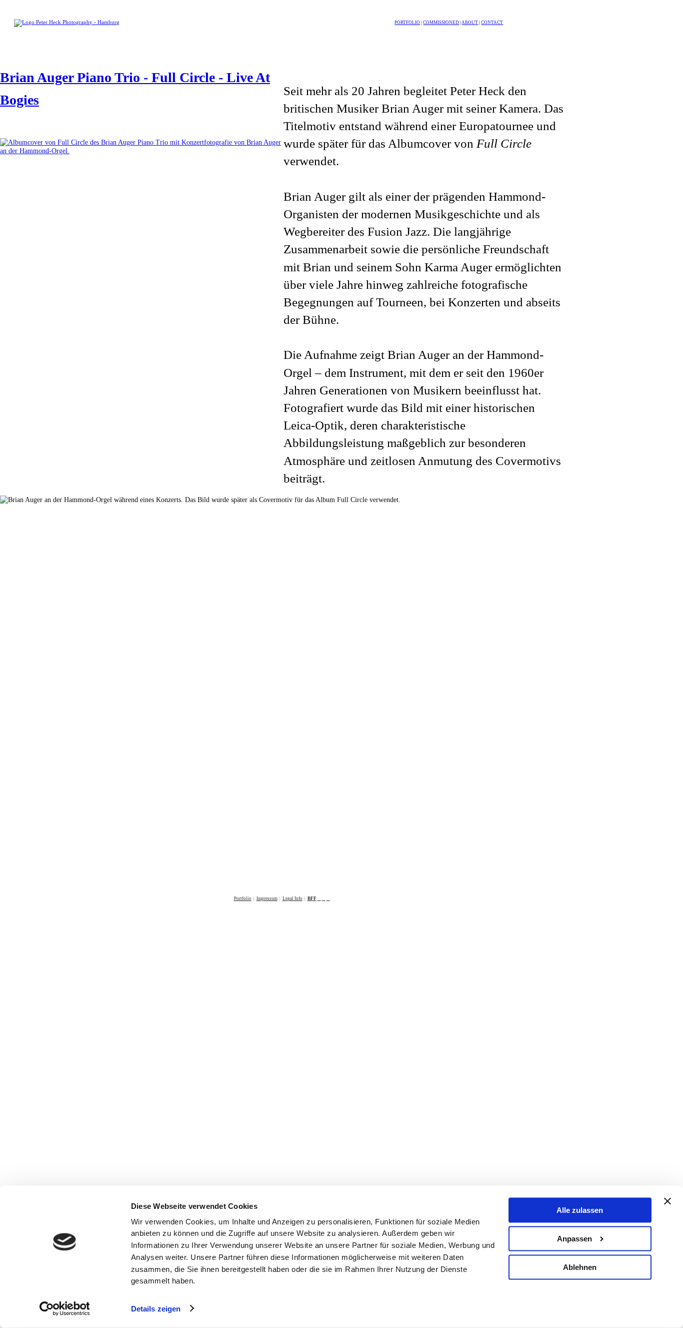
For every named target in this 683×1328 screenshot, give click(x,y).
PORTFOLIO (407, 22)
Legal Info (292, 898)
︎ (319, 898)
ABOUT (470, 22)
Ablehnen (579, 1267)
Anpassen (574, 1238)
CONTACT (492, 22)
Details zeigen (155, 1308)
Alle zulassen (579, 1210)
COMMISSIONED (441, 22)
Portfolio (243, 898)
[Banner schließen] (667, 1201)
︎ (324, 898)
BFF (312, 898)
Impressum (267, 898)
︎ (328, 898)
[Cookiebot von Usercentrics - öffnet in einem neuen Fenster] (64, 1308)
